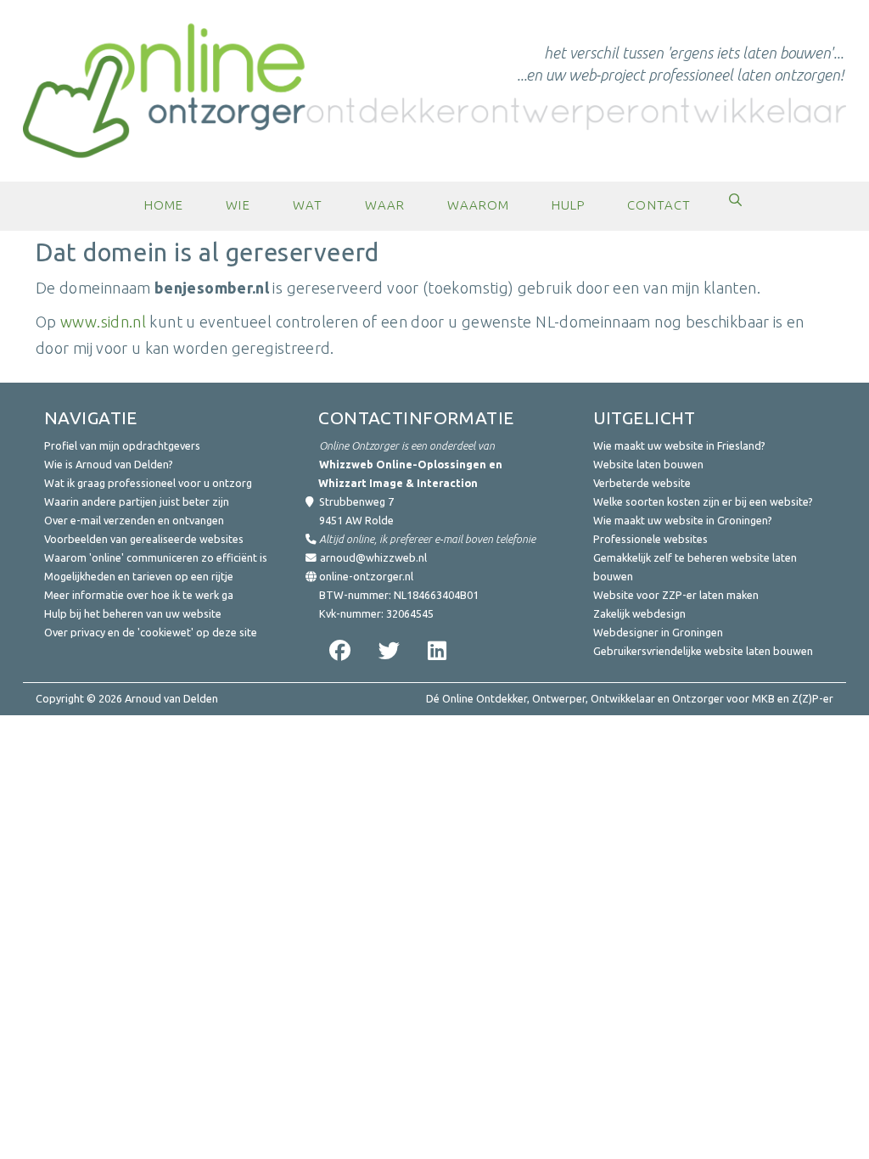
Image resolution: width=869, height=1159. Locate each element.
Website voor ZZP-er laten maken (676, 595)
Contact (658, 205)
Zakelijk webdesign (639, 613)
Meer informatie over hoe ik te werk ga (138, 595)
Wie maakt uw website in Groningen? (682, 520)
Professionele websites (650, 539)
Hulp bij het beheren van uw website (132, 613)
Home (163, 205)
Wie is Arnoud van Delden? (108, 464)
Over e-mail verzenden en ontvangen (134, 520)
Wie (237, 205)
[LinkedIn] (436, 650)
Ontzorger (698, 698)
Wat (307, 205)
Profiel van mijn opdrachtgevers (122, 445)
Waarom (478, 205)
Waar (385, 205)
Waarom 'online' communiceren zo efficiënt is (155, 557)
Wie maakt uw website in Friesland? (679, 445)
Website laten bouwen (648, 464)
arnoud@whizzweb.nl (373, 557)
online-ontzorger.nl (366, 576)
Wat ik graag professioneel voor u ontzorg (148, 483)
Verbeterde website (642, 483)
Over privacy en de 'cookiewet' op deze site (150, 632)
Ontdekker (501, 698)
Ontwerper (559, 698)
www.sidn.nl (103, 321)
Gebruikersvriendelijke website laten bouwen (703, 651)
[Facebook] (337, 650)
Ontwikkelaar (623, 698)
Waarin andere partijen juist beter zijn (136, 501)
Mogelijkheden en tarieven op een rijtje (138, 576)
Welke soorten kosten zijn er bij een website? (703, 501)
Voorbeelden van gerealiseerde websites (144, 539)
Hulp (568, 205)
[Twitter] (386, 650)
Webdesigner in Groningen (658, 632)
